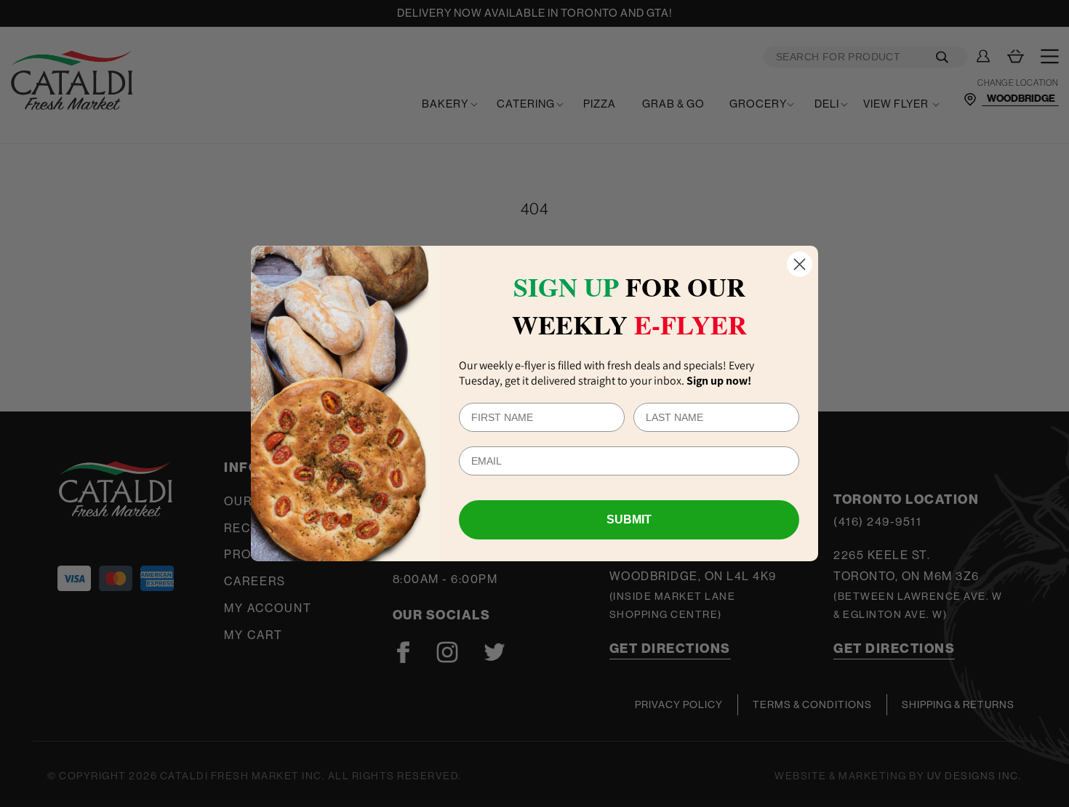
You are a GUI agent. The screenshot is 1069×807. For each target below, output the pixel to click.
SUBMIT (629, 519)
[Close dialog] (799, 264)
